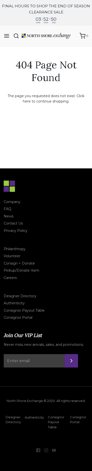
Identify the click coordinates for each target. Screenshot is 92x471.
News (8, 216)
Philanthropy (15, 249)
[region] (46, 13)
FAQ (7, 209)
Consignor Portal (18, 317)
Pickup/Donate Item (21, 270)
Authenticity (14, 303)
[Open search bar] (18, 35)
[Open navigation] (6, 35)
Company (12, 202)
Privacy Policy (15, 230)
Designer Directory (20, 296)
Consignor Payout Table (24, 310)
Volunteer (12, 256)
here (27, 101)
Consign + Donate (19, 263)
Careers (10, 278)
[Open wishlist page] (73, 36)
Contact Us (13, 223)
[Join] (71, 361)
